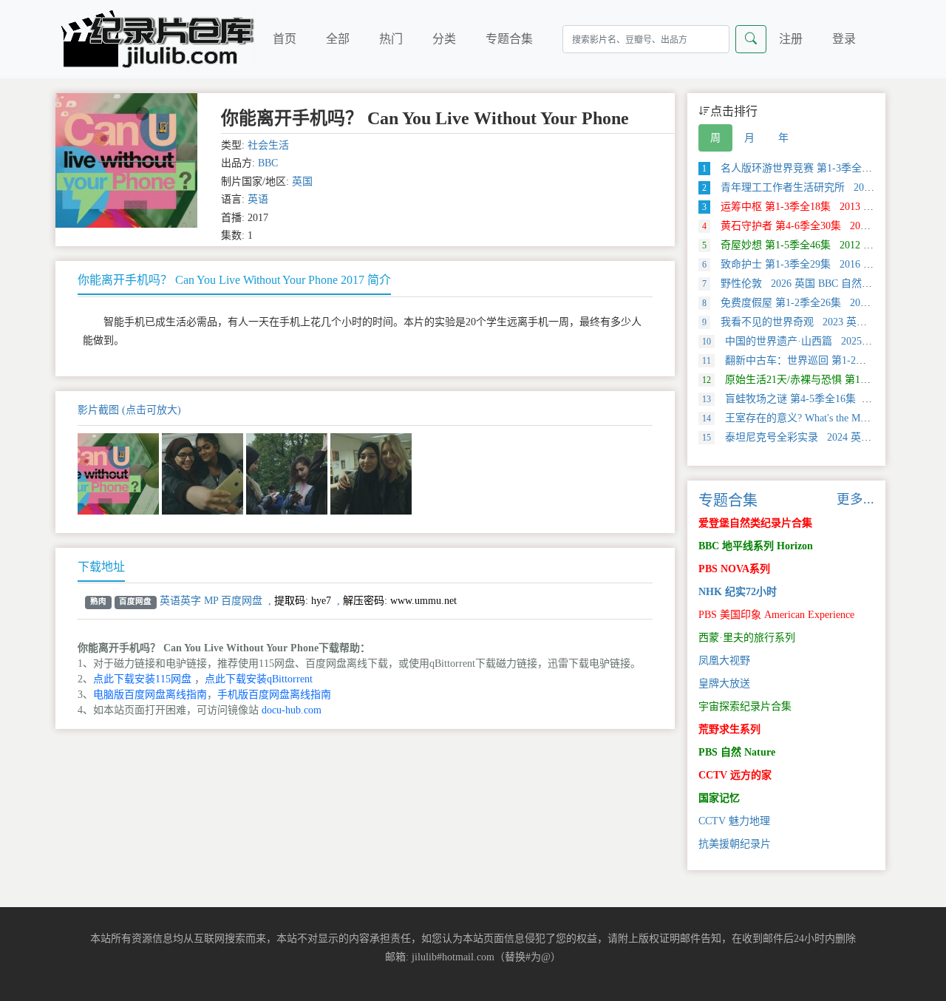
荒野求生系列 (729, 729)
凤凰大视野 (724, 660)
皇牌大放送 (724, 683)
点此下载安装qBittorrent (259, 679)
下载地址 (101, 566)
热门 (391, 39)
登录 (844, 39)
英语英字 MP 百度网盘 (211, 600)
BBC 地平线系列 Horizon (755, 546)
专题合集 (509, 39)
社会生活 (268, 145)
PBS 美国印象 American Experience (776, 614)
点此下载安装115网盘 (142, 679)
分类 (444, 39)
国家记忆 (719, 798)
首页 (284, 39)
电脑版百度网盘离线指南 (150, 694)
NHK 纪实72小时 (737, 591)
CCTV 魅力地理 (734, 821)
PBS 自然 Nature (736, 752)
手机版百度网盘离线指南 (274, 694)
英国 (302, 181)
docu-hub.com (291, 710)
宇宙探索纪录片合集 (745, 706)
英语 (258, 199)
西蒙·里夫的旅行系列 (746, 637)
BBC (268, 163)
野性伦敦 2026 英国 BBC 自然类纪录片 (802, 283)
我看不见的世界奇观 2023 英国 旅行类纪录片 (817, 322)
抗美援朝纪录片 (734, 843)
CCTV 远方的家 (735, 775)
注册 (791, 39)
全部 (338, 39)
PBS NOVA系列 (734, 568)
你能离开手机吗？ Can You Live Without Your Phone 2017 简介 (234, 280)
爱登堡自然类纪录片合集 (755, 523)
